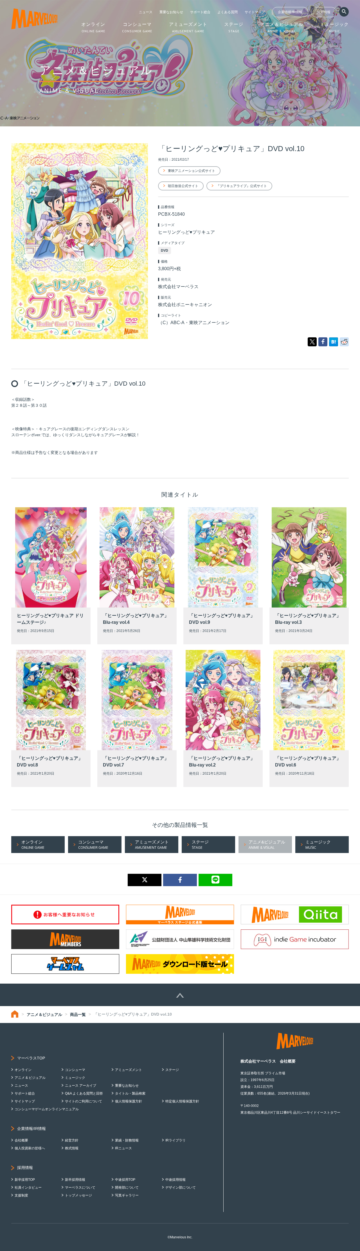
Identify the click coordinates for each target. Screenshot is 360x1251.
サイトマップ (255, 12)
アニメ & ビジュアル (30, 1078)
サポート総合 (200, 12)
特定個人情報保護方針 (182, 1101)
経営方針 (71, 1140)
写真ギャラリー (127, 1195)
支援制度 (21, 1195)
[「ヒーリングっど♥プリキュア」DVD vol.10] (333, 341)
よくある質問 (227, 12)
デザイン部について (180, 1187)
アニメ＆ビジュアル (44, 1014)
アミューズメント (128, 1070)
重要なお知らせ (171, 12)
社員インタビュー (28, 1187)
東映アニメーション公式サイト (191, 171)
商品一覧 (78, 1014)
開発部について (127, 1187)
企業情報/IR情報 (290, 12)
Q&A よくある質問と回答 (84, 1093)
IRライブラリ (175, 1140)
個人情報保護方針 (128, 1101)
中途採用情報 (175, 1180)
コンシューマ (75, 1070)
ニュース (145, 12)
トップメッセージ (78, 1195)
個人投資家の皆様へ (30, 1148)
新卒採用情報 (75, 1180)
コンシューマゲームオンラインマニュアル (47, 1109)
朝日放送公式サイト (183, 186)
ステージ (172, 1070)
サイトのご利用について (83, 1101)
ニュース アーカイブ (80, 1086)
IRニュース (123, 1148)
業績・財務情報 (127, 1140)
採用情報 (323, 12)
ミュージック (75, 1078)
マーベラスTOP (31, 1058)
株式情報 (71, 1148)
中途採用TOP (125, 1180)
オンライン (23, 1070)
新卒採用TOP (25, 1180)
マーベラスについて (80, 1187)
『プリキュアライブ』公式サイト (241, 186)
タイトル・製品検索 (130, 1093)
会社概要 (21, 1140)
